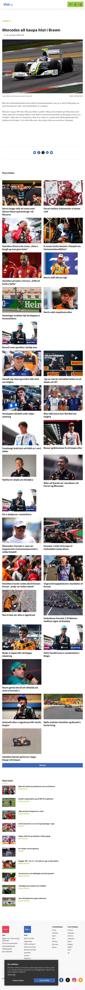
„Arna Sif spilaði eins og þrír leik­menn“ (32, 898)
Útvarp (54, 947)
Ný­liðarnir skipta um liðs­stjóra (17, 480)
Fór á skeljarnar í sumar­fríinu (16, 515)
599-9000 (9, 952)
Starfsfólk (27, 953)
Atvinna (70, 936)
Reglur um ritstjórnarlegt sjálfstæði (10, 940)
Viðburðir (71, 939)
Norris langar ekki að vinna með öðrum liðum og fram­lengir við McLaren (18, 212)
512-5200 (30, 938)
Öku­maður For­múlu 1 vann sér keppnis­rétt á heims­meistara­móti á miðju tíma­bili (20, 549)
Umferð (26, 956)
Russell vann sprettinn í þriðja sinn (19, 348)
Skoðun (54, 941)
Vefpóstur (27, 958)
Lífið (53, 939)
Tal (69, 953)
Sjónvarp (55, 944)
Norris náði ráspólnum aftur (58, 312)
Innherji (70, 930)
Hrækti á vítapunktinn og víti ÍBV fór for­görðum (35, 799)
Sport (54, 936)
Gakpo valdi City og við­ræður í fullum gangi (34, 836)
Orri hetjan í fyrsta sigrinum (28, 849)
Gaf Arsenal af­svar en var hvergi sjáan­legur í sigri (36, 824)
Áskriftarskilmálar (30, 950)
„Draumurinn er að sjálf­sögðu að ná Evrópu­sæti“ (36, 874)
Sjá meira (42, 765)
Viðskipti (55, 933)
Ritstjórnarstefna (30, 947)
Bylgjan (70, 944)
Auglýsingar (28, 941)
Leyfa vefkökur (44, 980)
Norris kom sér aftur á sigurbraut (18, 615)
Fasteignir (71, 933)
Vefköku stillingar (18, 980)
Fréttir (54, 930)
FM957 (70, 947)
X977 (69, 950)
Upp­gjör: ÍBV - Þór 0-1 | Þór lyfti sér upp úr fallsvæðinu (38, 861)
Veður (70, 941)
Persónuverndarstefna (10, 943)
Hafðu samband (29, 944)
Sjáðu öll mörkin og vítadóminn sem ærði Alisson (36, 786)
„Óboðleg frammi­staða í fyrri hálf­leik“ (32, 886)
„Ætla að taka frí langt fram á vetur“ (31, 811)
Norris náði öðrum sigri (55, 278)
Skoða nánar (12, 974)
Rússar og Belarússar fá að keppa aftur (63, 448)
